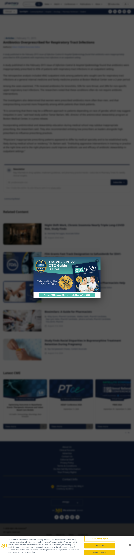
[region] (67, 545)
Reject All (100, 545)
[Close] (130, 545)
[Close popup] (97, 261)
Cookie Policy (29, 552)
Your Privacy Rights (99, 539)
